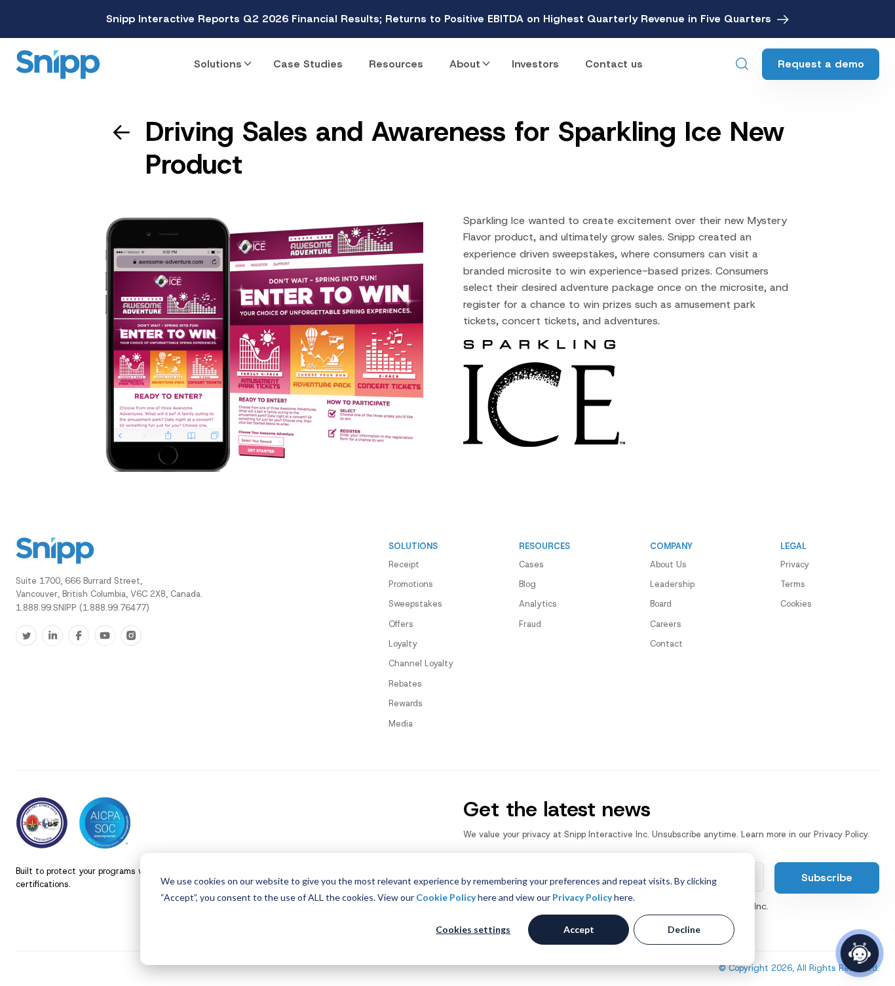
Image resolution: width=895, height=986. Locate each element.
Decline (684, 929)
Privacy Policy (582, 897)
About (464, 64)
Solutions (218, 64)
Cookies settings (473, 929)
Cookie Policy (446, 897)
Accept (578, 929)
